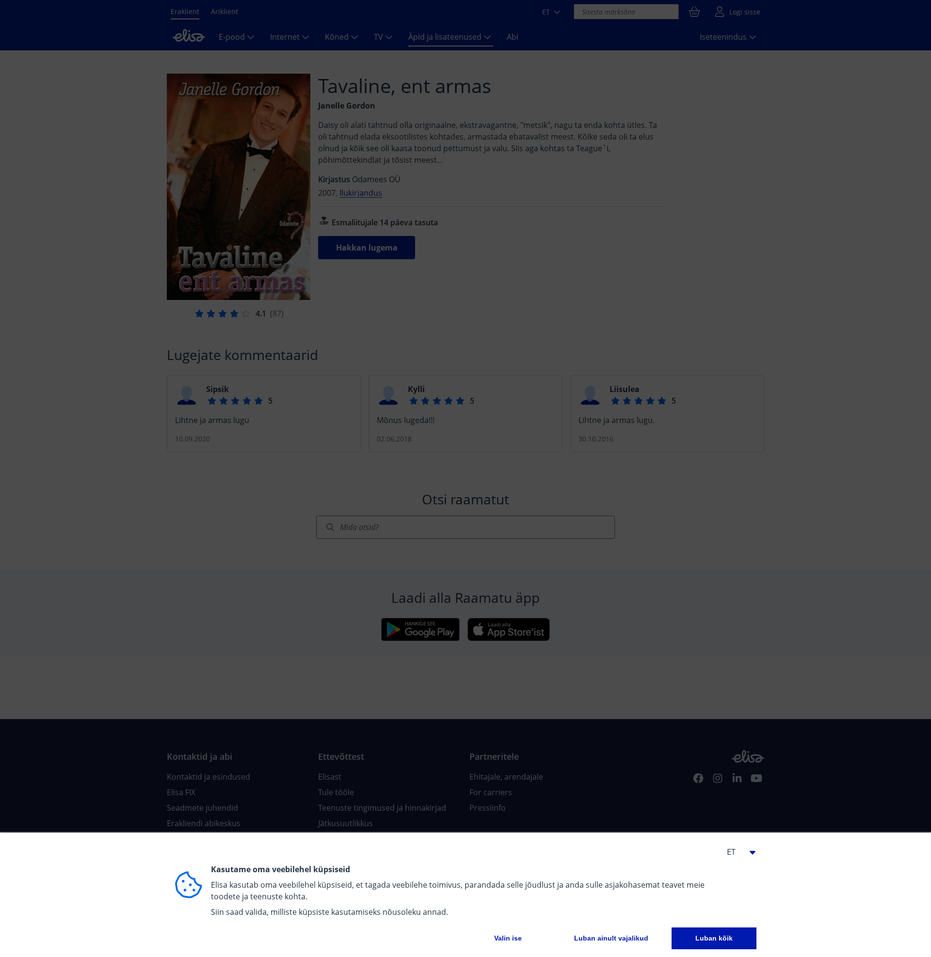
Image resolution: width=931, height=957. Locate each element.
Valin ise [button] (508, 938)
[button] (737, 851)
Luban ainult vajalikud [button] (611, 938)
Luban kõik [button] (714, 938)
